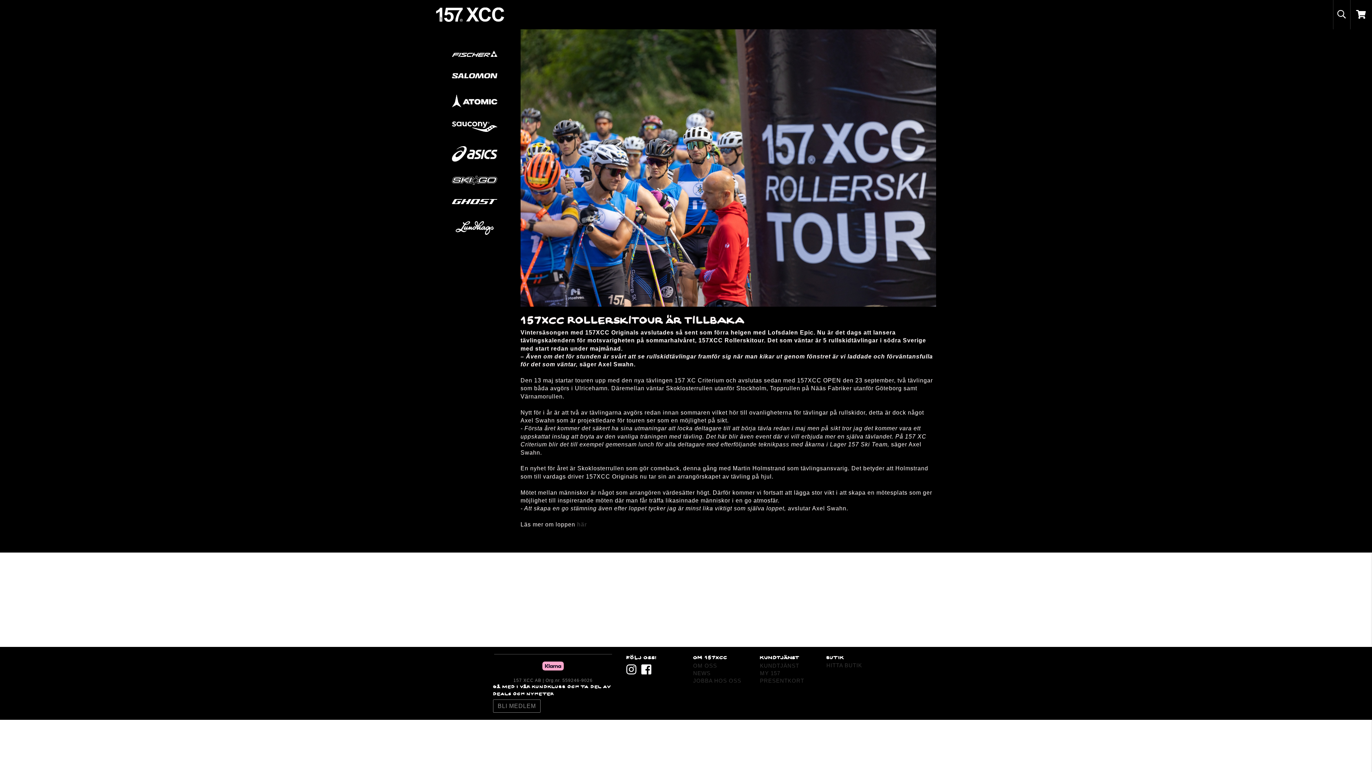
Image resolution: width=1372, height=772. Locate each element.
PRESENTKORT (782, 681)
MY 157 (770, 673)
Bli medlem (517, 706)
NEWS (702, 673)
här (582, 524)
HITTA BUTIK (844, 665)
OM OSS (705, 666)
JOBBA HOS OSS (717, 681)
